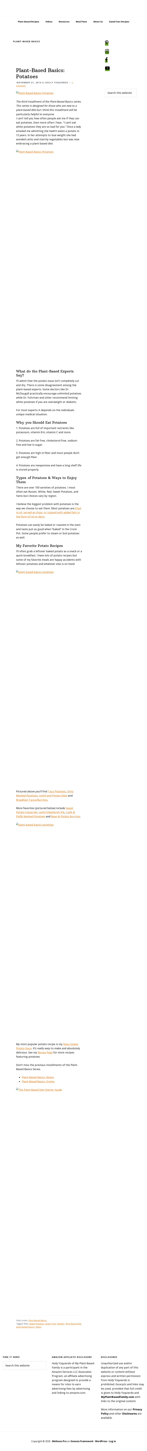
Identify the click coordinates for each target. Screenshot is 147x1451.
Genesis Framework (82, 1441)
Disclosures (129, 1413)
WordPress (101, 1441)
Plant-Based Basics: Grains (38, 1081)
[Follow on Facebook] (106, 61)
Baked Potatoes (36, 1323)
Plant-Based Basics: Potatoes (40, 73)
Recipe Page (45, 1052)
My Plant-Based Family (73, 8)
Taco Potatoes (57, 791)
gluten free (50, 1323)
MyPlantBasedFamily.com (117, 1397)
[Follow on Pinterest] (106, 44)
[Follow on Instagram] (107, 52)
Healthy (60, 1323)
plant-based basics (25, 1327)
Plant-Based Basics (37, 1320)
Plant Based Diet (73, 1323)
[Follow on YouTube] (107, 69)
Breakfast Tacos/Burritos (32, 800)
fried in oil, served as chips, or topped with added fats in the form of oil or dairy (48, 512)
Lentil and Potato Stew (53, 795)
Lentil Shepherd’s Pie (51, 812)
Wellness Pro (59, 1441)
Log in (112, 1441)
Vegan (38, 1327)
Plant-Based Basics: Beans (38, 1077)
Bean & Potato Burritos (65, 816)
